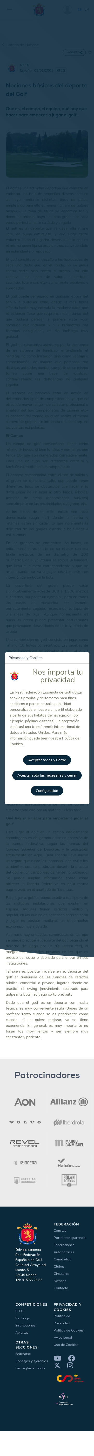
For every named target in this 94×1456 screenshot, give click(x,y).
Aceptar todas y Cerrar (47, 760)
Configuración (47, 790)
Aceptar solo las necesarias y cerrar (47, 775)
